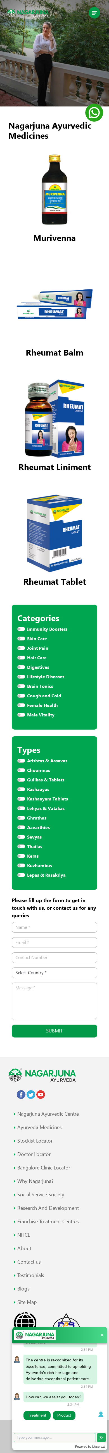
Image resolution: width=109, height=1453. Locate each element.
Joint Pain (37, 648)
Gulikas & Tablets (45, 780)
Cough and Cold (44, 695)
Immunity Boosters (47, 629)
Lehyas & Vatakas (46, 808)
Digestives (38, 667)
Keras (33, 856)
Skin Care (37, 638)
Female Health (42, 705)
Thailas (34, 846)
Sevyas (34, 837)
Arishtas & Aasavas (47, 760)
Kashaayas (38, 789)
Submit (54, 1031)
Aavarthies (38, 827)
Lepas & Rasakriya (46, 875)
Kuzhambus (39, 865)
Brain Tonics (40, 686)
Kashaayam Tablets (47, 799)
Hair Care (37, 657)
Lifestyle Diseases (45, 676)
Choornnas (38, 770)
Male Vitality (40, 715)
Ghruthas (36, 818)
